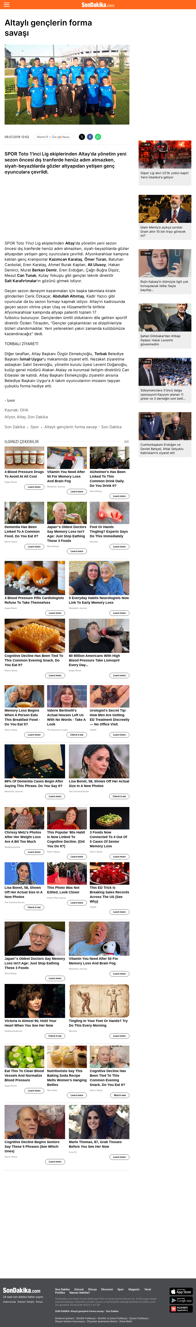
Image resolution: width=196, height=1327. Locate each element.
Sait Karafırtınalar (21, 281)
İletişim (30, 1301)
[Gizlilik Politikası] (86, 1318)
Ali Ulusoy (97, 264)
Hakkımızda (9, 1301)
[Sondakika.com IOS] (181, 1291)
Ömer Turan (95, 259)
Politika (60, 1292)
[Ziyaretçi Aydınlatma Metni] (102, 1321)
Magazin (134, 1289)
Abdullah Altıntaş (68, 296)
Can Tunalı (26, 275)
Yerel (147, 1289)
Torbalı (100, 353)
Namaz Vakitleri (79, 1292)
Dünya (92, 1289)
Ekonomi (107, 1289)
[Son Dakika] (98, 4)
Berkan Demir (44, 270)
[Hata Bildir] (125, 1321)
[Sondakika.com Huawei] (181, 1309)
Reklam (22, 1301)
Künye (39, 1301)
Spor (121, 1289)
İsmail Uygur (31, 359)
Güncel (79, 1289)
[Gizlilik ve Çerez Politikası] (112, 1318)
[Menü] (6, 4)
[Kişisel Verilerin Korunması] (70, 1321)
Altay (70, 243)
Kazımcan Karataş (65, 259)
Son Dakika (62, 1289)
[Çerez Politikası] (139, 1318)
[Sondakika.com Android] (181, 1300)
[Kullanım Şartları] (64, 1318)
